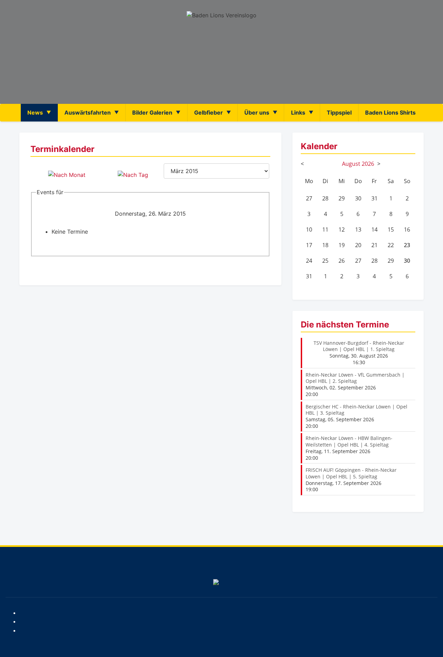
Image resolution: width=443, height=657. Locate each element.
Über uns (256, 112)
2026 (368, 164)
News (35, 112)
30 (407, 260)
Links (298, 112)
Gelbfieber (208, 112)
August (351, 164)
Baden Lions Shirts (390, 112)
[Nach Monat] (66, 174)
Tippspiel (339, 112)
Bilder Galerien (152, 112)
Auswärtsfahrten (87, 112)
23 (407, 245)
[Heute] (133, 174)
